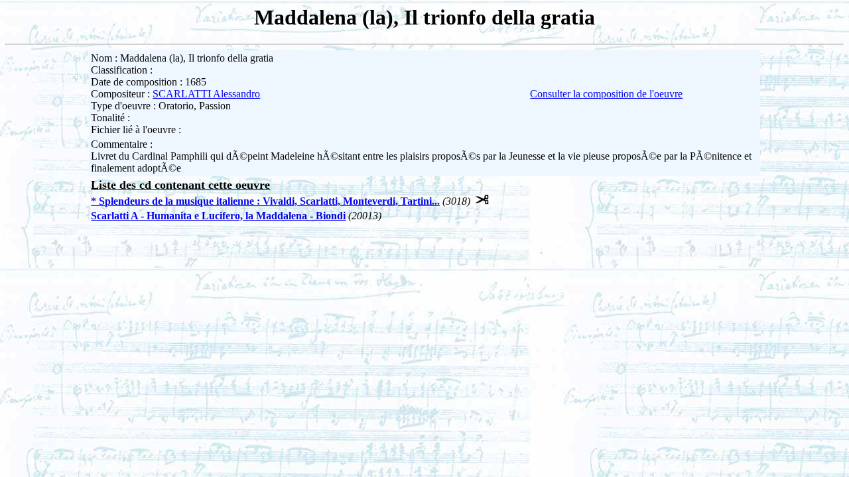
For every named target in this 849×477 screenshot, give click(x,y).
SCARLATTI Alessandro (206, 93)
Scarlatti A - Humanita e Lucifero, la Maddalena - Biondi (218, 215)
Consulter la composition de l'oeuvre (606, 93)
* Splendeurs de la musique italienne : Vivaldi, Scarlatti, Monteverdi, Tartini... (265, 201)
